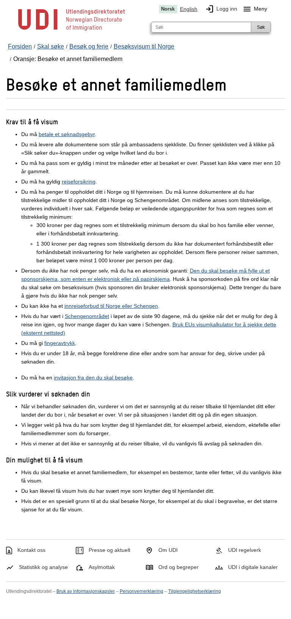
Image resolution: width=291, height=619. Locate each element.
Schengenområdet (87, 316)
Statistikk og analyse (43, 567)
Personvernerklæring (141, 591)
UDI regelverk (244, 550)
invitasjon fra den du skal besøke (93, 378)
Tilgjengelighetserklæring (194, 591)
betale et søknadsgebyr (67, 134)
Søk (261, 27)
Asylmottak (102, 567)
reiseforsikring (78, 182)
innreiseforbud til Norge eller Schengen (111, 306)
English (188, 9)
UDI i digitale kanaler (253, 567)
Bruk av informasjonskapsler (85, 591)
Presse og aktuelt (109, 550)
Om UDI (168, 550)
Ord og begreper (178, 567)
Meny (254, 9)
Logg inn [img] (221, 9)
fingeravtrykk (59, 343)
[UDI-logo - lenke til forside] (71, 30)
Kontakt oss (31, 550)
